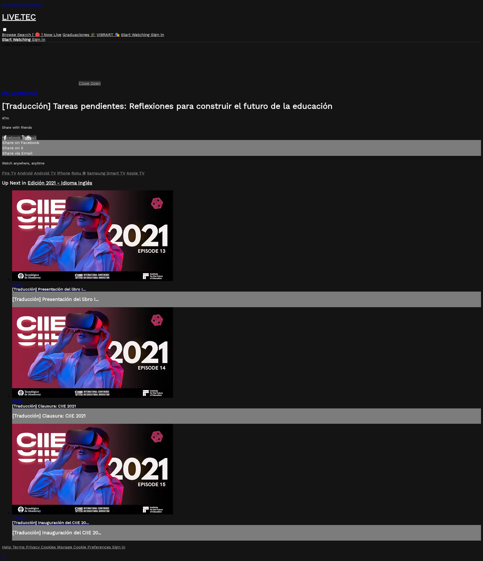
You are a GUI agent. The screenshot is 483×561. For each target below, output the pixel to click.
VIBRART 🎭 (108, 34)
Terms (19, 547)
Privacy (33, 547)
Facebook (12, 137)
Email (30, 137)
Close (85, 83)
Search (24, 34)
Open (96, 83)
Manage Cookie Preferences (84, 547)
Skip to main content (22, 4)
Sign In (38, 39)
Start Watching (136, 34)
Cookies (49, 547)
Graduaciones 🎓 (79, 34)
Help (7, 547)
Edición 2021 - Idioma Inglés (60, 183)
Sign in (157, 34)
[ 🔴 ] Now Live (46, 34)
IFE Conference (19, 93)
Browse (9, 34)
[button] (4, 29)
